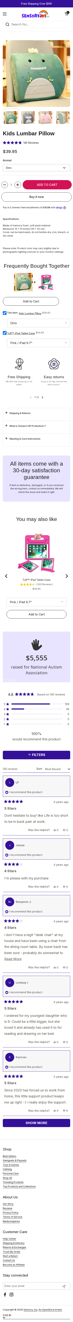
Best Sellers (9, 1156)
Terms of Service (12, 1216)
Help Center (9, 1238)
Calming (7, 1169)
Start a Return (10, 1256)
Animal (7, 160)
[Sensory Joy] (35, 14)
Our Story (8, 1203)
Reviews (7, 1208)
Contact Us (9, 1260)
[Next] (66, 576)
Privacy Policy (10, 1212)
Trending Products (13, 1182)
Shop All (7, 1177)
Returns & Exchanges (14, 1247)
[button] (66, 14)
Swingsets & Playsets (15, 1160)
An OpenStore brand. (50, 1309)
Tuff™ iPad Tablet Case (21, 333)
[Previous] (6, 576)
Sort (39, 768)
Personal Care (11, 1173)
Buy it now (36, 197)
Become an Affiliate (14, 1264)
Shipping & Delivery (14, 1243)
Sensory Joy (30, 1309)
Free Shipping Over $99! (36, 3)
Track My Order (11, 1251)
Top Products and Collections (19, 1186)
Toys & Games (11, 1164)
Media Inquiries (11, 1221)
